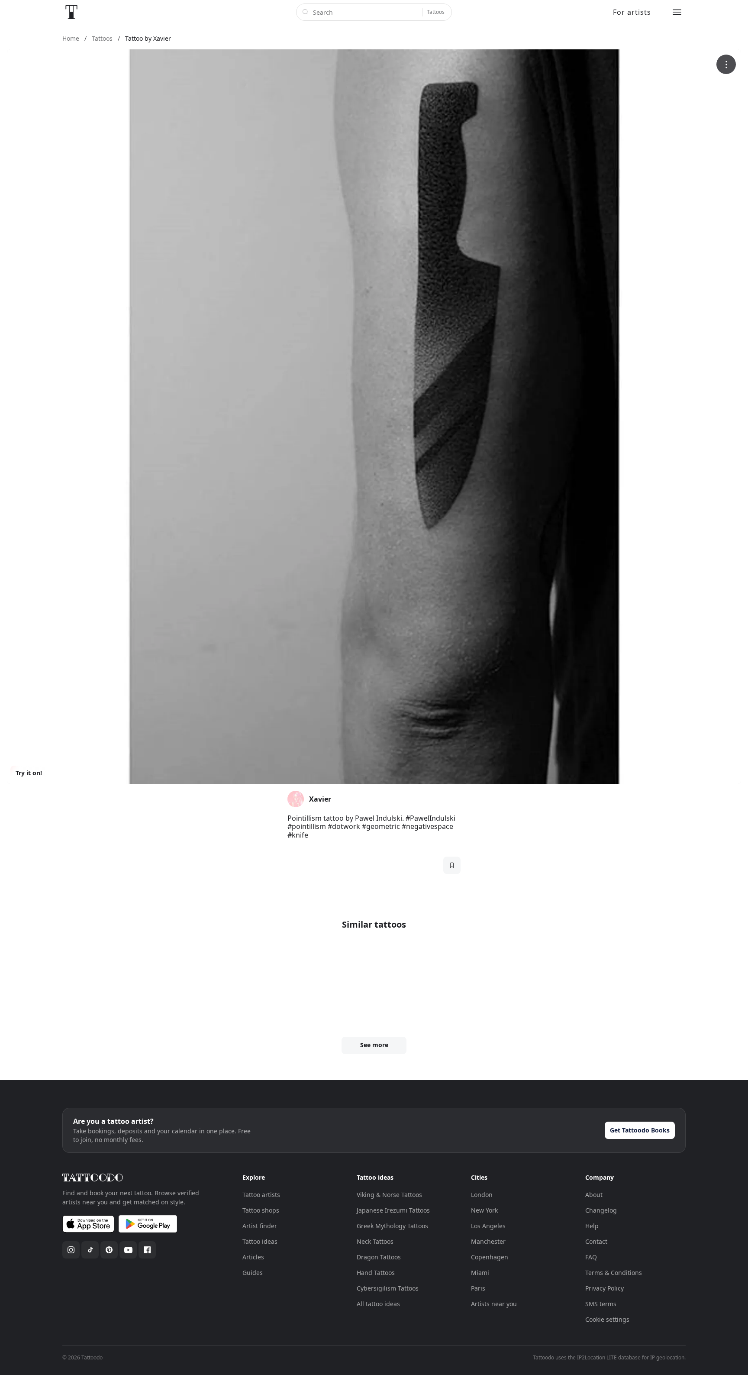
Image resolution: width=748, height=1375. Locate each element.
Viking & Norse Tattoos (389, 1195)
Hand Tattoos (376, 1272)
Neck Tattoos (375, 1241)
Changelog (601, 1210)
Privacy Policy (604, 1288)
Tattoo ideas (259, 1241)
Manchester (488, 1241)
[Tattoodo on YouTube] (128, 1250)
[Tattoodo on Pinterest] (109, 1250)
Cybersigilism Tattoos (388, 1288)
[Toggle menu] (677, 12)
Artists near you (494, 1304)
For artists (632, 12)
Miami (480, 1272)
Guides (252, 1272)
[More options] (726, 64)
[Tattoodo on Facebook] (147, 1250)
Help (592, 1226)
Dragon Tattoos (379, 1257)
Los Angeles (488, 1226)
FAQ (591, 1257)
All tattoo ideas (378, 1304)
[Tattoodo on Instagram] (71, 1250)
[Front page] (71, 12)
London (482, 1195)
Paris (478, 1288)
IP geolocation (667, 1357)
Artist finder (259, 1226)
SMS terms (600, 1304)
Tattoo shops (260, 1210)
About (594, 1195)
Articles (253, 1257)
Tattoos (436, 12)
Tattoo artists (261, 1195)
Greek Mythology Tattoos (392, 1226)
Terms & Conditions (613, 1272)
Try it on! (29, 773)
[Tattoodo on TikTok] (90, 1250)
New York (484, 1210)
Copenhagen (489, 1257)
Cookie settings (607, 1319)
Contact (596, 1241)
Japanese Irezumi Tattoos (393, 1210)
